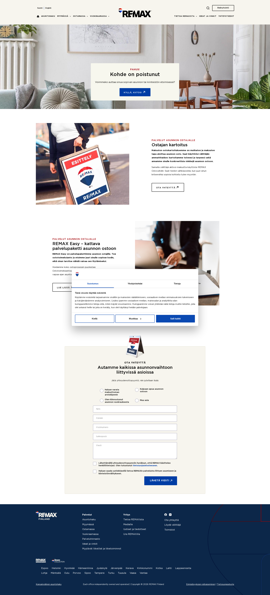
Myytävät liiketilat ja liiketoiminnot (101, 549)
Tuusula (122, 573)
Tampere (99, 573)
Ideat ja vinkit (207, 16)
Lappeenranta (183, 568)
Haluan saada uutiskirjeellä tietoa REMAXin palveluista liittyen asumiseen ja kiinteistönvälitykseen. (137, 472)
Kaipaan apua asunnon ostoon (151, 390)
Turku (111, 573)
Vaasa (133, 573)
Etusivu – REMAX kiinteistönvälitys (38, 16)
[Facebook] (165, 514)
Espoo (44, 568)
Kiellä (94, 318)
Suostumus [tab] (93, 283)
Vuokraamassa (98, 16)
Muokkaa (133, 318)
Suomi (39, 8)
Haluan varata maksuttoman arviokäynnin (112, 392)
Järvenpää (116, 568)
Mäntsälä (56, 573)
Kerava (130, 568)
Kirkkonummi (144, 568)
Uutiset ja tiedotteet (134, 529)
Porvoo (77, 573)
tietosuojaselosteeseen (145, 465)
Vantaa (143, 573)
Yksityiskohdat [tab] (135, 283)
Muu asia (144, 400)
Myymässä (62, 16)
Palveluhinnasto (91, 539)
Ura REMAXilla (131, 534)
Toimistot (169, 530)
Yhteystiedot (226, 16)
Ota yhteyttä (171, 520)
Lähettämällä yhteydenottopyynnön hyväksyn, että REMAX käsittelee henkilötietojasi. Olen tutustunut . (135, 464)
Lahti (169, 568)
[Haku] (208, 8)
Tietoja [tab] (177, 283)
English (48, 8)
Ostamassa (79, 16)
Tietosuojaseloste (225, 584)
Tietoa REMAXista (184, 16)
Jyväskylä (101, 568)
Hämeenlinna (85, 568)
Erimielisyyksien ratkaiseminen (200, 584)
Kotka (159, 568)
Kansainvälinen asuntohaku (48, 584)
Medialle (128, 524)
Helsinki (56, 568)
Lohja (44, 573)
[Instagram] (170, 514)
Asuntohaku (48, 16)
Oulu (66, 573)
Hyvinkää (69, 568)
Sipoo (87, 573)
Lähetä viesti (159, 481)
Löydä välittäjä (172, 525)
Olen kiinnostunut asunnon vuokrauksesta (117, 401)
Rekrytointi (223, 8)
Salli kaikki (175, 318)
